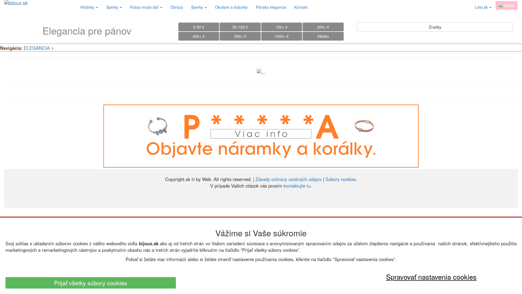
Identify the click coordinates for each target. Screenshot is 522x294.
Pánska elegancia (271, 7)
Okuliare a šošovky (231, 7)
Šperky (112, 7)
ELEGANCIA (37, 48)
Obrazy (176, 7)
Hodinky (87, 7)
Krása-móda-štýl (145, 7)
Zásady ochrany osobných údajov (289, 179)
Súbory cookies (340, 179)
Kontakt (300, 7)
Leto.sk (482, 7)
